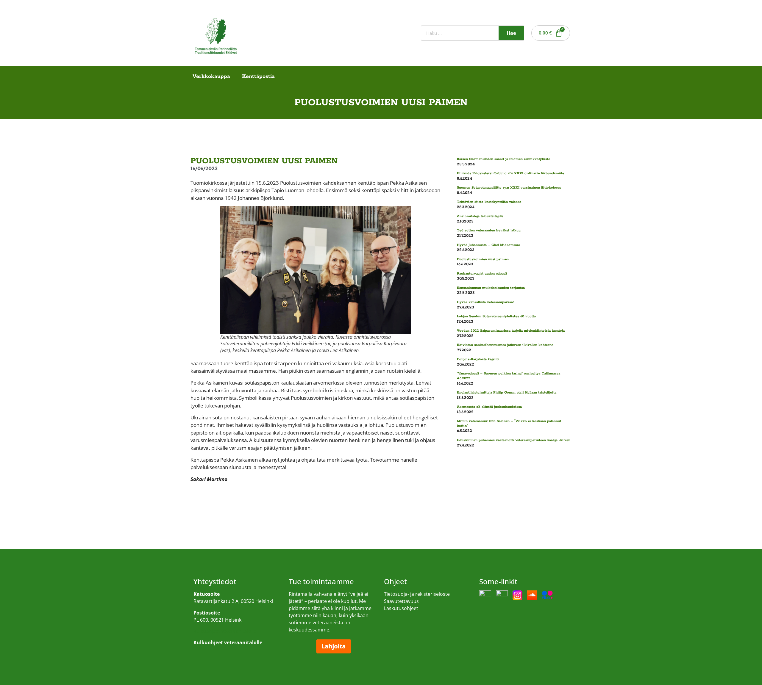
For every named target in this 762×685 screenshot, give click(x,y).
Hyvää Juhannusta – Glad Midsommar (488, 245)
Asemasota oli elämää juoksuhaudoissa (489, 407)
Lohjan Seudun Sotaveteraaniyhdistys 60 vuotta (496, 316)
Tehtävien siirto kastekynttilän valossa (489, 202)
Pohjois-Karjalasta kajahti (478, 359)
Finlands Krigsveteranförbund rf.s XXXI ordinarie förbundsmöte (510, 173)
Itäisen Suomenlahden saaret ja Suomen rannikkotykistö (503, 159)
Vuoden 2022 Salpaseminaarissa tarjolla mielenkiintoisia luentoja (511, 330)
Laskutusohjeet (401, 608)
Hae (511, 33)
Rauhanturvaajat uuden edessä (482, 273)
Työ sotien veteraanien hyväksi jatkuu (489, 230)
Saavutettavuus (401, 601)
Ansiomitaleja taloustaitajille (480, 216)
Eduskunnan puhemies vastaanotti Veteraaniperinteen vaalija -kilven (513, 440)
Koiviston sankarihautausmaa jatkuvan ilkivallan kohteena (505, 345)
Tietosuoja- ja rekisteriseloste (417, 594)
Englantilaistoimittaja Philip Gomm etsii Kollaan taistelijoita (506, 392)
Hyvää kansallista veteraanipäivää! (485, 302)
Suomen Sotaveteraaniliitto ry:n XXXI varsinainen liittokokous (509, 187)
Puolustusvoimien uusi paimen (483, 259)
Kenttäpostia (258, 76)
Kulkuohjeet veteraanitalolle (224, 631)
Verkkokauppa (211, 76)
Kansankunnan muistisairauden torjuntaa (491, 288)
